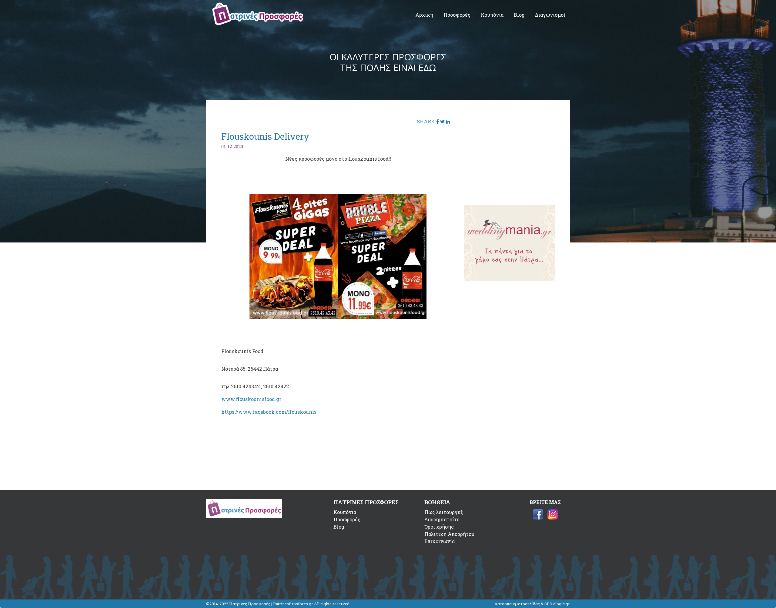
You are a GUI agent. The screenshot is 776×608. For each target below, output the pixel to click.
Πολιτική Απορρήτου (449, 534)
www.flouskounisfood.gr (251, 399)
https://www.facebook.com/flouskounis (268, 412)
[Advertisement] (509, 153)
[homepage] (257, 23)
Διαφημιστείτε (442, 519)
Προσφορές (456, 15)
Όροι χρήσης (439, 526)
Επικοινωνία (439, 541)
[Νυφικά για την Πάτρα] (509, 279)
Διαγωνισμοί (550, 15)
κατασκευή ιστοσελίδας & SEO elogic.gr (532, 603)
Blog (519, 15)
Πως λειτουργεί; (443, 512)
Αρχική (424, 15)
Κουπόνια (492, 15)
